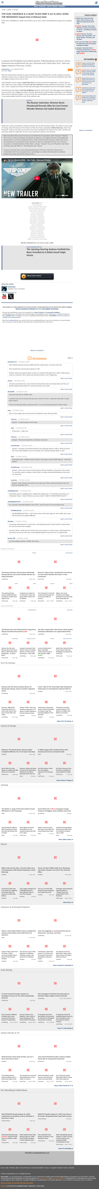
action (16, 10)
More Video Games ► (66, 839)
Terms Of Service (25, 1168)
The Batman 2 (32, 610)
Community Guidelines (53, 312)
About (17, 1168)
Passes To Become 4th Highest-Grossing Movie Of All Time (85, 21)
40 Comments (39, 358)
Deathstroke (15, 638)
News (36, 6)
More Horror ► (68, 902)
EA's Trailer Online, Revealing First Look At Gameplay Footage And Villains (87, 43)
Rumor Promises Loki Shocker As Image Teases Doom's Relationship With (87, 50)
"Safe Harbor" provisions (49, 309)
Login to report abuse (66, 378)
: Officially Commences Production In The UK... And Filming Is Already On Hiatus (87, 28)
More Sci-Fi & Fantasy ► (65, 721)
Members (62, 6)
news (9, 10)
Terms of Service (39, 312)
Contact (65, 1168)
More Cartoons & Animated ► (63, 965)
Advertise (71, 1168)
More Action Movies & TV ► (63, 1085)
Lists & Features (52, 6)
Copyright (53, 1168)
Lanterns (52, 638)
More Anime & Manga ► (65, 780)
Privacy (47, 1168)
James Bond (69, 553)
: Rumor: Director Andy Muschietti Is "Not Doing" (86, 36)
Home (4, 10)
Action (9, 70)
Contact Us (4, 1186)
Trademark (60, 1168)
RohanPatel (6, 69)
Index (7, 1168)
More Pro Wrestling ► (65, 1148)
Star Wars (69, 610)
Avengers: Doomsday (32, 638)
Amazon (52, 583)
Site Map (12, 1168)
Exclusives (42, 6)
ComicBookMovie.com (14, 320)
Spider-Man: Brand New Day (68, 638)
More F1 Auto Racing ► (65, 1028)
